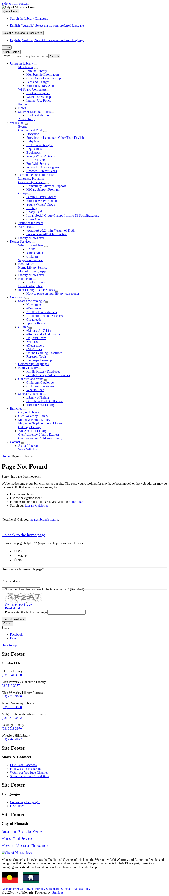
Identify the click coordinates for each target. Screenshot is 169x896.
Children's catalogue (39, 145)
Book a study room (38, 115)
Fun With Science (37, 163)
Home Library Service (32, 267)
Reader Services (20, 241)
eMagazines (34, 349)
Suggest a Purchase (30, 260)
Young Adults (35, 252)
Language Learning (39, 360)
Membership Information (42, 74)
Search (6, 56)
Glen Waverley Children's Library (40, 438)
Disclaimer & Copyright (17, 888)
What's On (17, 123)
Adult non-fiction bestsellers (44, 315)
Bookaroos (33, 152)
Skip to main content (15, 3)
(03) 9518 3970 (12, 728)
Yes (20, 551)
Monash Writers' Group (41, 200)
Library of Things (37, 397)
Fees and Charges (37, 82)
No (20, 560)
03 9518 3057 (11, 685)
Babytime (32, 141)
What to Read (35, 390)
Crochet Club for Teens (41, 171)
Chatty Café (34, 212)
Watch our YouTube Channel (29, 772)
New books (33, 304)
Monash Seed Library (40, 405)
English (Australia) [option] (47, 40)
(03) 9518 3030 (12, 696)
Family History (28, 367)
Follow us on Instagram (25, 768)
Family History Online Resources (48, 375)
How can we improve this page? (23, 569)
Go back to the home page (23, 535)
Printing (23, 104)
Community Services (31, 182)
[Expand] (35, 64)
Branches (16, 408)
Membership (26, 67)
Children (32, 256)
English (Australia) (47, 25)
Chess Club (33, 219)
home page (76, 501)
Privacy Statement (47, 888)
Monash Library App (40, 85)
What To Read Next (31, 245)
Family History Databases (43, 371)
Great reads (33, 319)
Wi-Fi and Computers (32, 89)
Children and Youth (30, 130)
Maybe (22, 555)
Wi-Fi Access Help (38, 97)
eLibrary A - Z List (38, 330)
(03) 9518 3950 (12, 707)
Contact (15, 442)
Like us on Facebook (23, 765)
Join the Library (36, 71)
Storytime (32, 134)
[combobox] (23, 33)
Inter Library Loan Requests (36, 290)
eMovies (32, 341)
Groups (23, 193)
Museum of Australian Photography (25, 845)
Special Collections (30, 393)
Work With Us (27, 449)
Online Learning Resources (44, 353)
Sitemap (66, 888)
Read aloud (12, 608)
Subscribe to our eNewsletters (29, 776)
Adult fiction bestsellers (41, 312)
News (22, 108)
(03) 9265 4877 (12, 739)
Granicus (57, 892)
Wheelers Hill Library (32, 431)
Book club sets (36, 282)
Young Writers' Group (40, 156)
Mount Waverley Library (34, 419)
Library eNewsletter (31, 238)
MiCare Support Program (42, 189)
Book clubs (25, 278)
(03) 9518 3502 (12, 718)
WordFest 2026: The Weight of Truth (50, 230)
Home (6, 456)
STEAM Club (35, 160)
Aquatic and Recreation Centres (22, 831)
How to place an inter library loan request (53, 293)
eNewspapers (35, 345)
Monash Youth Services (17, 838)
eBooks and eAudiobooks (43, 334)
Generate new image (18, 604)
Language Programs (31, 178)
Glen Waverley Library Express (38, 434)
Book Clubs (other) (30, 286)
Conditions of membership (43, 78)
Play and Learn (36, 338)
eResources (33, 308)
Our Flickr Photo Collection (44, 401)
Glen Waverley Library (33, 416)
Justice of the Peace (30, 223)
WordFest (24, 226)
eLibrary (23, 327)
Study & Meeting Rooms (34, 111)
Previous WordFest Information (46, 234)
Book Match (26, 264)
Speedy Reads (35, 323)
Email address (11, 581)
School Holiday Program (42, 167)
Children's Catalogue (40, 382)
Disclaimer (17, 806)
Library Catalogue (36, 505)
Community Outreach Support (46, 186)
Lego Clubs (34, 149)
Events (22, 126)
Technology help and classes (36, 174)
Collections (17, 297)
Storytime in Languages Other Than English (55, 137)
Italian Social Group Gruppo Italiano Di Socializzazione (62, 215)
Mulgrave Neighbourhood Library (40, 423)
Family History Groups (41, 197)
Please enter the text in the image (26, 612)
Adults (30, 249)
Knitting (31, 208)
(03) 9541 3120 (12, 675)
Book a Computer (38, 93)
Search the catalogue (31, 301)
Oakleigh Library (29, 427)
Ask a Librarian (28, 445)
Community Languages (33, 364)
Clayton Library (28, 412)
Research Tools (36, 356)
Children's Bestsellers (40, 386)
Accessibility (26, 119)
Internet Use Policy (38, 100)
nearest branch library (44, 519)
